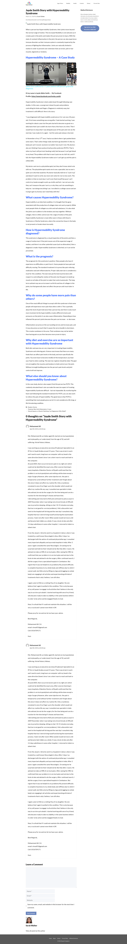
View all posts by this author (35, 931)
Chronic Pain (97, 3)
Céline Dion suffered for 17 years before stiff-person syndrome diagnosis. (46, 65)
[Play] (71, 75)
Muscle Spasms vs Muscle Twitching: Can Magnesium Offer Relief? (47, 411)
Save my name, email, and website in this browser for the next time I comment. (50, 906)
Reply (29, 636)
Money (88, 3)
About (54, 938)
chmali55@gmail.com (39, 627)
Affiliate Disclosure (73, 938)
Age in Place (60, 3)
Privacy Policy (65, 938)
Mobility (68, 3)
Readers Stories (32, 407)
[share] (64, 64)
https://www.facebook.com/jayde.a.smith (46, 96)
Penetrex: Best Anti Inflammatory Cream (39, 409)
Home (50, 938)
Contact (59, 938)
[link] (28, 64)
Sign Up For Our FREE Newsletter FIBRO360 (90, 28)
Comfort (82, 3)
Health (75, 3)
